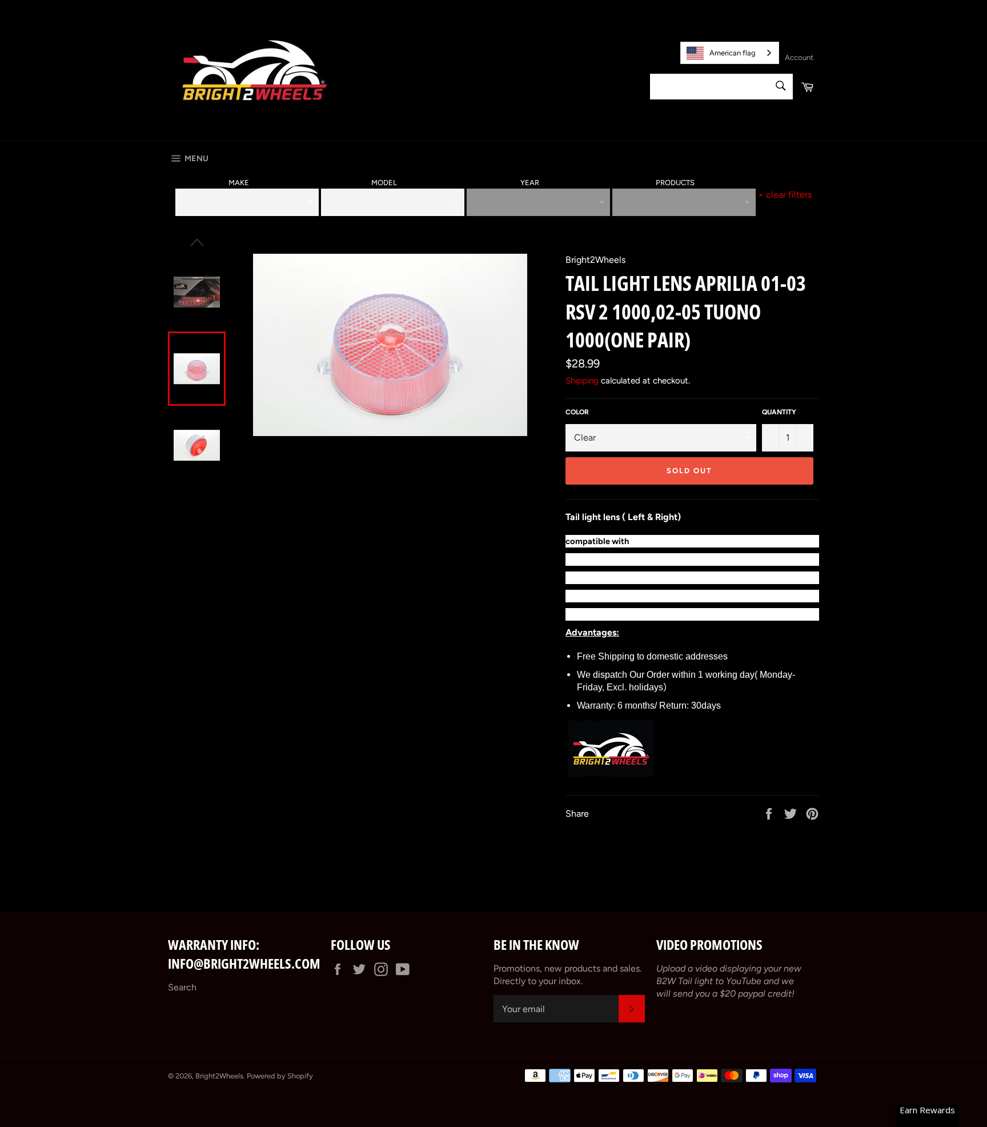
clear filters (785, 194)
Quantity (779, 412)
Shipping (582, 380)
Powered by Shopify (280, 1076)
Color (577, 412)
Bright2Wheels (219, 1076)
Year (529, 182)
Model (384, 182)
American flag (732, 53)
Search (182, 987)
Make (238, 182)
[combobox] (729, 53)
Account (799, 57)
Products (675, 182)
